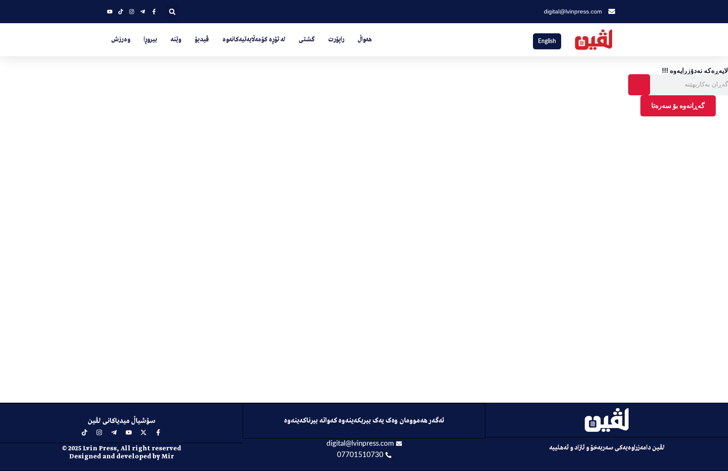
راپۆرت (336, 39)
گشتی (307, 39)
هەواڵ (365, 39)
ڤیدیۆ (202, 39)
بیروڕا (150, 39)
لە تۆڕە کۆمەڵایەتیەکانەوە (253, 39)
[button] (172, 11)
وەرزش (120, 39)
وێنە (176, 39)
